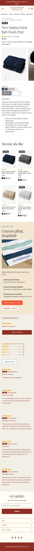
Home (3, 18)
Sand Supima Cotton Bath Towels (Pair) (9, 208)
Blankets (16, 14)
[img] (6, 369)
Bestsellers (4, 14)
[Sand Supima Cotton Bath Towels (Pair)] (9, 194)
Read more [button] (6, 456)
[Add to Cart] (14, 202)
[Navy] (3, 89)
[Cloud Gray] (13, 89)
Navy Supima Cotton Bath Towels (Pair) (9, 172)
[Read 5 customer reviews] (9, 170)
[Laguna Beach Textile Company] (17, 8)
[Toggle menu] (3, 9)
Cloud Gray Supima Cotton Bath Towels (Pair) (24, 208)
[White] (16, 89)
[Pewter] (6, 89)
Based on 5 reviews (8, 326)
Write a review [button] (17, 332)
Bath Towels (9, 18)
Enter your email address (11, 505)
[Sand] (9, 89)
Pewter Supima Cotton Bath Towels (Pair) (24, 173)
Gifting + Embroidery (27, 14)
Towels (11, 14)
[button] (6, 344)
